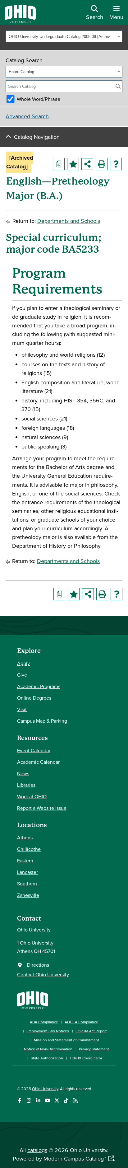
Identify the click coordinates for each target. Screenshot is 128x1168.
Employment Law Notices (47, 1031)
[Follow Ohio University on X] (57, 1101)
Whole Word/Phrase (38, 99)
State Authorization (47, 1058)
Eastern (25, 860)
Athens (25, 837)
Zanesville (28, 895)
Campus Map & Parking (42, 720)
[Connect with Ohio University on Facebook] (19, 1101)
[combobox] (64, 36)
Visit (22, 709)
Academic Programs (38, 686)
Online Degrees (34, 697)
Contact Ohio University (43, 974)
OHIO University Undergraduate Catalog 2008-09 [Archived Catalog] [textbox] (62, 36)
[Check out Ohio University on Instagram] (29, 1101)
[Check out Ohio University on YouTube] (47, 1101)
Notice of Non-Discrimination (48, 1049)
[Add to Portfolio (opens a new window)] (73, 164)
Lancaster (27, 872)
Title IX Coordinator (86, 1058)
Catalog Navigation (37, 137)
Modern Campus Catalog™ (74, 1158)
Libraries (26, 784)
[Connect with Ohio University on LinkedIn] (38, 1101)
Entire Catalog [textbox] (21, 71)
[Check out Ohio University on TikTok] (66, 1101)
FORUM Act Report (91, 1031)
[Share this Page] (87, 164)
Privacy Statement (94, 1049)
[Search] (118, 86)
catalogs (37, 1150)
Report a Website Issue (41, 807)
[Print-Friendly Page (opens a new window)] (101, 164)
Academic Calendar (38, 761)
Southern (27, 883)
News (23, 773)
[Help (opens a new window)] (116, 164)
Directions (38, 964)
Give (22, 674)
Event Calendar (33, 750)
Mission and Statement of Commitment (66, 1040)
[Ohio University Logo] (20, 21)
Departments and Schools (68, 221)
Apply (23, 663)
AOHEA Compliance (81, 1022)
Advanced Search (27, 116)
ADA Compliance (44, 1022)
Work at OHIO (32, 796)
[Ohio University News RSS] (75, 1101)
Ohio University (45, 1088)
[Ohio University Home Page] (32, 999)
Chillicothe (29, 849)
